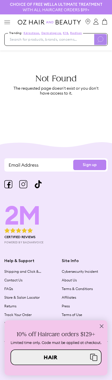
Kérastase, (32, 33)
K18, (66, 33)
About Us (69, 280)
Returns (10, 306)
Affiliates (69, 297)
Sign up (90, 165)
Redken (76, 33)
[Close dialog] (102, 326)
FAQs (8, 289)
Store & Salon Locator (22, 297)
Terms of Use (72, 315)
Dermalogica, (51, 33)
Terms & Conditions (77, 289)
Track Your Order (18, 315)
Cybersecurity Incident (80, 271)
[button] (56, 357)
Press (66, 306)
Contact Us (13, 280)
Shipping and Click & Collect (21, 271)
